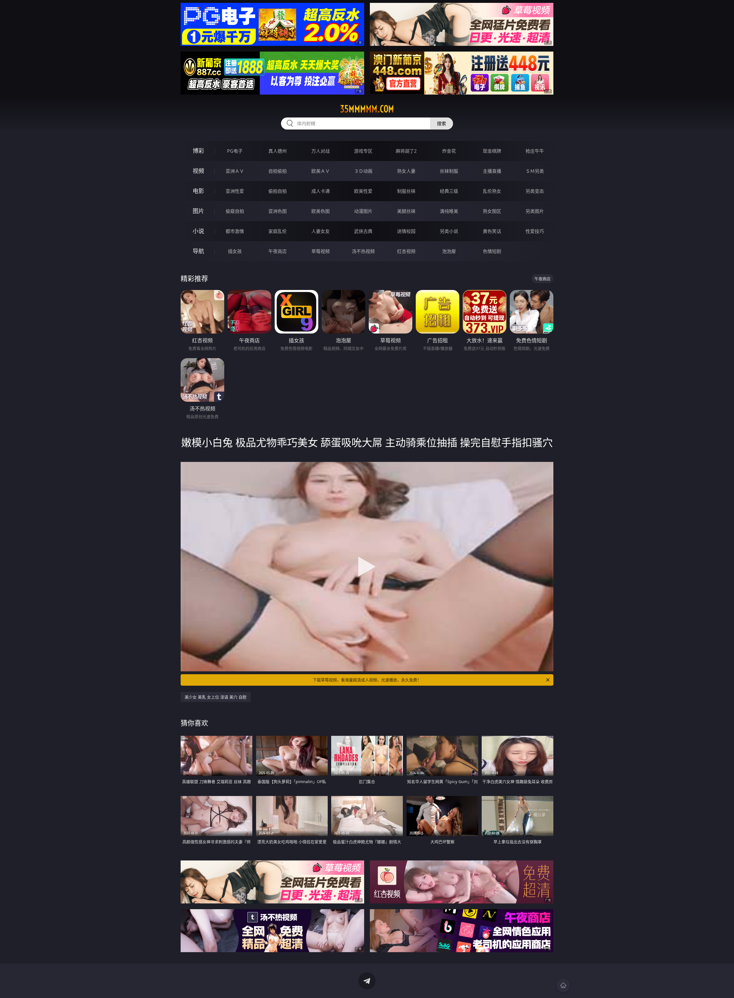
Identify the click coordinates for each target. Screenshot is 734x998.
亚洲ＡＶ (235, 171)
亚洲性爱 (235, 191)
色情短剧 (492, 251)
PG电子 (235, 151)
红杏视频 (406, 251)
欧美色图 (320, 211)
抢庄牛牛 (535, 151)
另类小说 (449, 231)
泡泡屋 (449, 251)
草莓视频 (320, 251)
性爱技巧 (535, 231)
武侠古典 (363, 231)
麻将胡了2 (406, 151)
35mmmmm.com (367, 109)
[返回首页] (563, 985)
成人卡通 (320, 191)
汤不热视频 (363, 251)
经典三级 (449, 191)
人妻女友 (320, 231)
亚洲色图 (277, 211)
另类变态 (535, 191)
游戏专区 (363, 151)
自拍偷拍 (277, 171)
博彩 (198, 151)
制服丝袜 (406, 191)
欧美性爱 (363, 191)
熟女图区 (492, 211)
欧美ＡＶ (320, 171)
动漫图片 (363, 211)
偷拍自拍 (277, 191)
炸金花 (449, 151)
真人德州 (277, 151)
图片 (198, 211)
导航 (198, 251)
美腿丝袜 (406, 211)
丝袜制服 (449, 171)
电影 (198, 191)
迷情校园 (406, 231)
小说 (198, 231)
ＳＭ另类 (535, 171)
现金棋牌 (492, 151)
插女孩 (235, 251)
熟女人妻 (406, 171)
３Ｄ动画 (363, 171)
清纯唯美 (449, 211)
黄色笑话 (492, 231)
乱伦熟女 (492, 191)
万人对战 (320, 151)
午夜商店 (277, 251)
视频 (198, 171)
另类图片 (535, 211)
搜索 (441, 123)
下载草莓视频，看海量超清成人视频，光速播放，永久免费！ (367, 680)
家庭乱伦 (277, 231)
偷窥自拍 (235, 211)
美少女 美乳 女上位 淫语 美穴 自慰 (216, 697)
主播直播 (492, 171)
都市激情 (235, 231)
